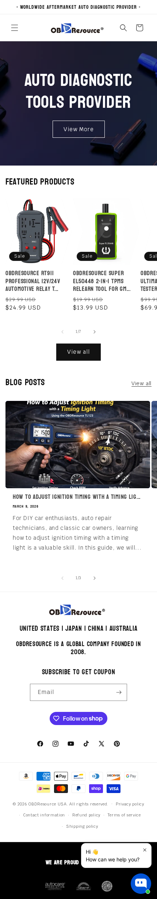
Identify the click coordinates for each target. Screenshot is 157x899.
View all (78, 351)
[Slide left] (62, 332)
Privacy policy (130, 804)
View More (79, 128)
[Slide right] (95, 332)
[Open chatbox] (141, 883)
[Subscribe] (119, 692)
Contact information (44, 815)
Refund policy (86, 815)
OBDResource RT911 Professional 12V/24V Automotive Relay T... (32, 281)
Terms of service (124, 815)
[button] (15, 28)
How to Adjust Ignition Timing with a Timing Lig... (77, 497)
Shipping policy (82, 826)
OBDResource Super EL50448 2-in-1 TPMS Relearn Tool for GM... (102, 281)
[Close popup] (145, 850)
